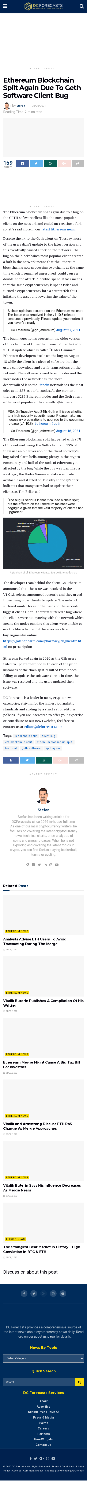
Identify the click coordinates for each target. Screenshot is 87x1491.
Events (43, 1423)
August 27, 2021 (68, 330)
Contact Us (43, 1444)
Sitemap (49, 1470)
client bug (48, 736)
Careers (43, 1428)
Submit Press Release (43, 1412)
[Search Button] (79, 1382)
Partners (43, 1434)
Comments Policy (33, 1470)
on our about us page (39, 1336)
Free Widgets (43, 1439)
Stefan (20, 105)
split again (53, 748)
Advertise (43, 1406)
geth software (31, 748)
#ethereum (42, 424)
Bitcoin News (15, 1239)
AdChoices (77, 1470)
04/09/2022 (11, 949)
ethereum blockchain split (54, 742)
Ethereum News (17, 931)
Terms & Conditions (63, 1466)
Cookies (16, 1470)
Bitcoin (43, 385)
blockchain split (26, 736)
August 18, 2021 (68, 431)
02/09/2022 (11, 1196)
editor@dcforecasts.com (43, 726)
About (43, 1401)
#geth (55, 424)
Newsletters (62, 1470)
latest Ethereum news (58, 229)
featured (11, 748)
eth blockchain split (18, 742)
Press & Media (43, 1417)
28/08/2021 (39, 105)
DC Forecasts (19, 1466)
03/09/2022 (11, 1134)
